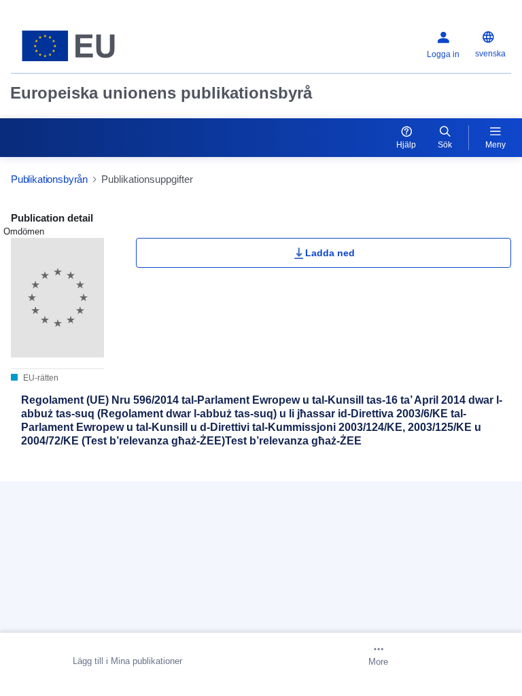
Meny (495, 145)
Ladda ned (330, 252)
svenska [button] (490, 53)
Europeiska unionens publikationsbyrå (161, 93)
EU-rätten (39, 378)
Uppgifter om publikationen (92, 475)
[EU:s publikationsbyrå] (98, 46)
